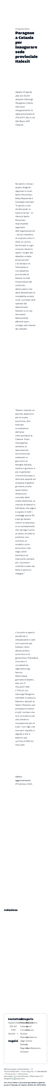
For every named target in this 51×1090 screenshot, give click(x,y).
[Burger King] (25, 763)
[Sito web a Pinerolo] (19, 1078)
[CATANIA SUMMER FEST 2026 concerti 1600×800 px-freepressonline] (25, 368)
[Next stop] (25, 751)
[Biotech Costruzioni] (25, 335)
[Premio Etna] (25, 396)
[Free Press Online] (37, 3)
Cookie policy (22, 1074)
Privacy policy (10, 1074)
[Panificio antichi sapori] (25, 382)
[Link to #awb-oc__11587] (8, 5)
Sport (29, 1026)
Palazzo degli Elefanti (24, 1041)
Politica (29, 1022)
